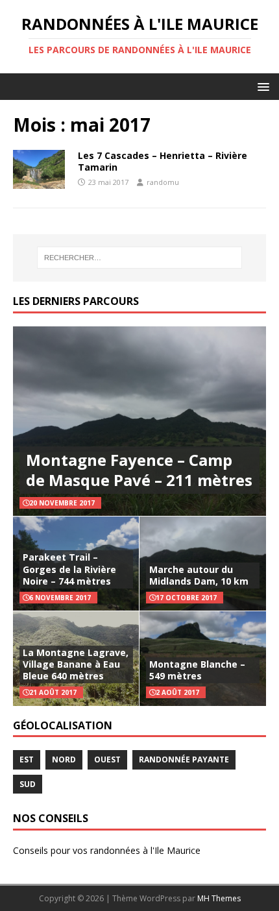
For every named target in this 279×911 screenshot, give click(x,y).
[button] (261, 86)
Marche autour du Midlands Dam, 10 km (199, 575)
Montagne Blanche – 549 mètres (197, 670)
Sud (27, 784)
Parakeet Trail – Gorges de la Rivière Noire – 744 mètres (69, 569)
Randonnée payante (184, 759)
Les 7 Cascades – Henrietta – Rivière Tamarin (162, 161)
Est (26, 759)
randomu (163, 182)
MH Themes (219, 898)
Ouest (107, 759)
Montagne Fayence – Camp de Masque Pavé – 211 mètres (139, 470)
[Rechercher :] (140, 258)
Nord (64, 759)
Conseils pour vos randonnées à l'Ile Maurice (106, 850)
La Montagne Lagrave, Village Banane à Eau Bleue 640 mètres (75, 664)
